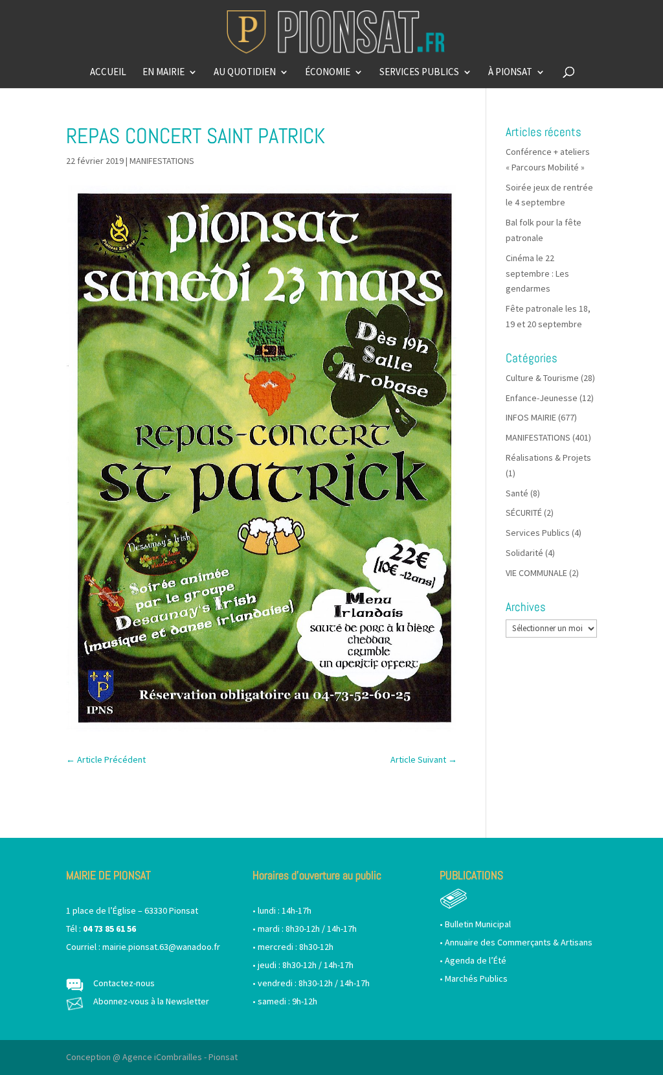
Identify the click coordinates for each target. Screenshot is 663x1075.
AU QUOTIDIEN (245, 72)
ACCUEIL (108, 72)
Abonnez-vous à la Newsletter (151, 1001)
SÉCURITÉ (524, 512)
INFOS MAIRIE (531, 417)
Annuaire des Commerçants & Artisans (518, 942)
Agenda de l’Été (475, 960)
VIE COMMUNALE (536, 573)
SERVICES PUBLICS (419, 72)
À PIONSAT (510, 72)
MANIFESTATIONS (161, 161)
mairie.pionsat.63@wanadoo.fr (161, 947)
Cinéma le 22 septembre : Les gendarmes (537, 273)
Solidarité (524, 553)
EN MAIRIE (163, 72)
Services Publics (538, 532)
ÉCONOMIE (327, 72)
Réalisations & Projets (548, 457)
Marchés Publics (476, 978)
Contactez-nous (124, 983)
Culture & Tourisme (542, 378)
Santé (517, 493)
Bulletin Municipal (478, 924)
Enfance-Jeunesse (542, 398)
